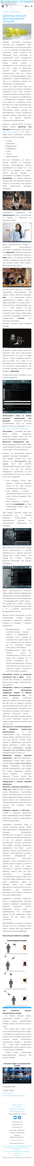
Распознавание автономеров (14, 1096)
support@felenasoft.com (9, 1)
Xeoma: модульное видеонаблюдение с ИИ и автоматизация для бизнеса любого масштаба (17, 1147)
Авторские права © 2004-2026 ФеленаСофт (17, 1157)
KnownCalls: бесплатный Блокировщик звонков (17, 1152)
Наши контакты (17, 1105)
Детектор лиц (8, 1093)
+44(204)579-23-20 (17, 1122)
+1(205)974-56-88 (17, 1124)
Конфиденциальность (17, 1111)
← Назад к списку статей (12, 12)
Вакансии (17, 1155)
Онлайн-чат (17, 1107)
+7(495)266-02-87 (17, 1127)
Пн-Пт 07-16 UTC (17, 1140)
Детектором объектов (11, 132)
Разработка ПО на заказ (17, 1109)
